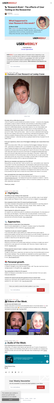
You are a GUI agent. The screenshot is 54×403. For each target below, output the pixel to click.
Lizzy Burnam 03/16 (29, 227)
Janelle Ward (26, 268)
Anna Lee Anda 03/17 (10, 274)
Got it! (10, 399)
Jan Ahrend (29, 58)
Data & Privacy (21, 398)
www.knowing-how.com (11, 177)
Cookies (26, 398)
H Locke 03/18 (43, 199)
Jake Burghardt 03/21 (13, 257)
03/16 (27, 237)
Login (34, 398)
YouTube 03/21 (23, 309)
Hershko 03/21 (12, 245)
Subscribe (40, 66)
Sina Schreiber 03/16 (23, 207)
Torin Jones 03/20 (27, 217)
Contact (30, 398)
